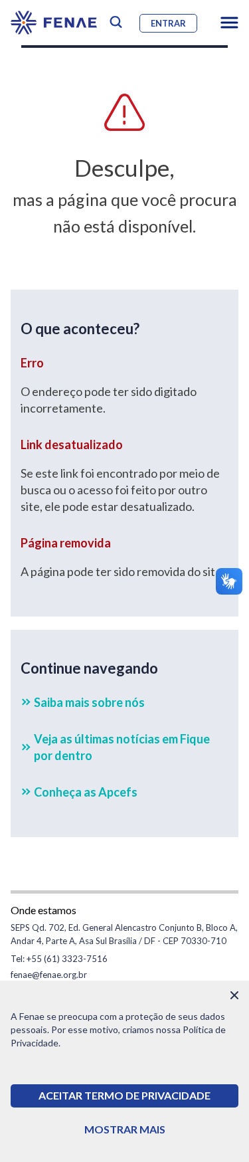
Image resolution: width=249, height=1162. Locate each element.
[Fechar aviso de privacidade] (234, 995)
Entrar (168, 23)
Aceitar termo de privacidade (124, 1095)
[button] (229, 23)
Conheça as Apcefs (85, 792)
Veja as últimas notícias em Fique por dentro (122, 747)
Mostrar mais (124, 1129)
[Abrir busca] (116, 22)
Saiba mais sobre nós (89, 702)
